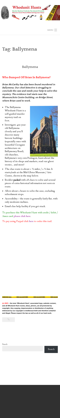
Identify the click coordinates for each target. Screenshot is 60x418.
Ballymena (30, 67)
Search (4, 344)
